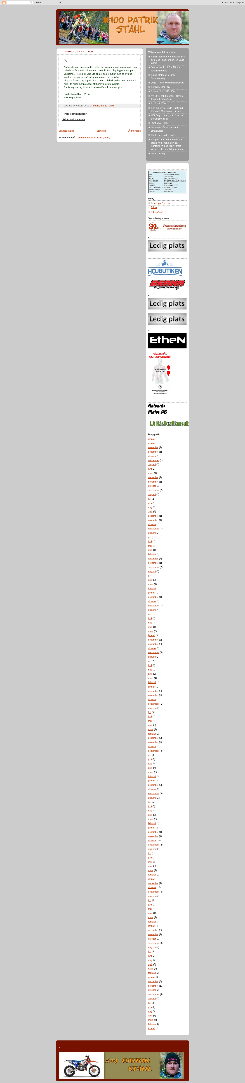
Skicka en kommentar (73, 119)
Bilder (154, 207)
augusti (152, 464)
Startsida (101, 131)
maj (150, 507)
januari (151, 439)
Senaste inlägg (66, 131)
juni (150, 469)
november (153, 447)
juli (149, 499)
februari (152, 554)
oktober (152, 456)
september (153, 460)
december (153, 452)
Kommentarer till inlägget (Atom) (93, 137)
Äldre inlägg (134, 131)
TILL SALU (156, 212)
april (150, 511)
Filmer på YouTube (161, 203)
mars (150, 473)
